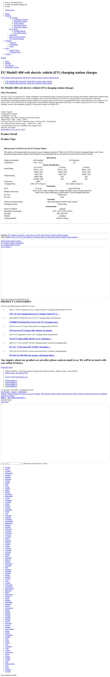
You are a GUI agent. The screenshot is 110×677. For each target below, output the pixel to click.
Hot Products (5, 392)
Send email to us (6, 129)
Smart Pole (13, 35)
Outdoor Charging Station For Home (13, 394)
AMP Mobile (22, 392)
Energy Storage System (17, 37)
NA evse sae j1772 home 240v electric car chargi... (31, 330)
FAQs (11, 46)
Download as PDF (18, 129)
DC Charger (13, 29)
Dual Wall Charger (20, 25)
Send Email (5, 402)
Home (7, 14)
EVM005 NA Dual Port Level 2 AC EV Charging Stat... (34, 322)
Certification (13, 44)
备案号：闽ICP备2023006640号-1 (13, 398)
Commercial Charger (21, 19)
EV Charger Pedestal (16, 39)
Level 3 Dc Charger (33, 394)
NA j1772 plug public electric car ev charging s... (30, 339)
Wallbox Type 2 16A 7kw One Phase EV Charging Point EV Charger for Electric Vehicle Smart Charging (41, 237)
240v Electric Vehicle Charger (11, 241)
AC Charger (13, 18)
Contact (7, 54)
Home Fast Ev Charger (70, 394)
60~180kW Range (20, 33)
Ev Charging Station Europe (10, 245)
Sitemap (14, 392)
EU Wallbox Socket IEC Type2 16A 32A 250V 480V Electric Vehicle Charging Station (38, 235)
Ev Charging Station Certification (12, 243)
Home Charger (19, 23)
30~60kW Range (19, 31)
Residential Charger (20, 21)
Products (8, 16)
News (7, 48)
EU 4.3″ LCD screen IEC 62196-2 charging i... (29, 347)
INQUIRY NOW (7, 367)
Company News (15, 52)
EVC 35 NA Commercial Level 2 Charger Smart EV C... (34, 314)
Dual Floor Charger (20, 27)
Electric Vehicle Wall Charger (89, 394)
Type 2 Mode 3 (6, 247)
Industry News (14, 50)
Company (8, 41)
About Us (12, 43)
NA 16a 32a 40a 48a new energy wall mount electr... (32, 355)
